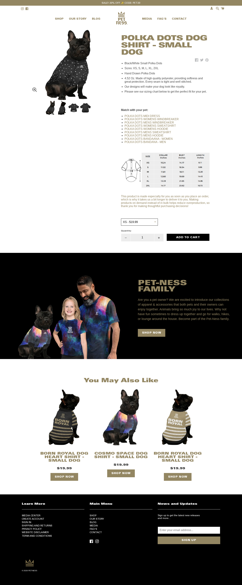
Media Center (31, 516)
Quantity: (126, 231)
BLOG (96, 19)
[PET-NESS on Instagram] (97, 541)
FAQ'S (162, 19)
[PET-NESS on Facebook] (91, 541)
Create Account (33, 519)
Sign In (26, 522)
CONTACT (179, 19)
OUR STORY (78, 19)
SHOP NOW (151, 332)
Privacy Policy (32, 529)
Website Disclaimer (35, 532)
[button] (67, 56)
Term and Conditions (37, 536)
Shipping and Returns (37, 526)
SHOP (59, 19)
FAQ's (93, 529)
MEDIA (147, 19)
